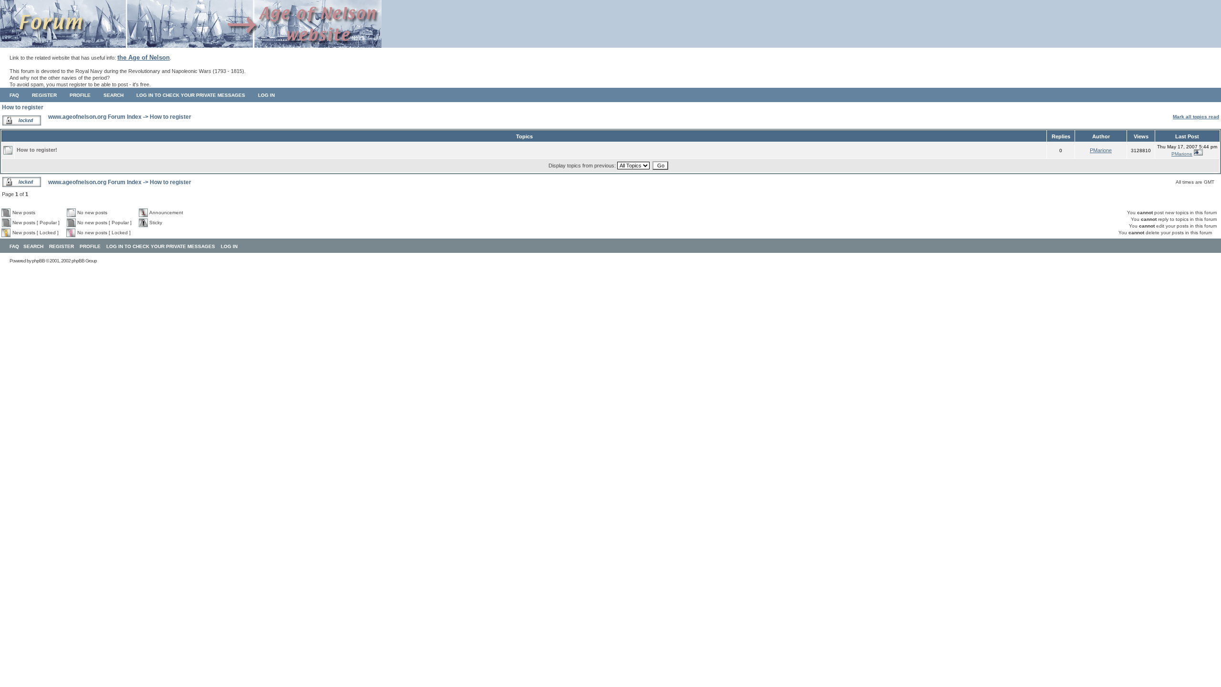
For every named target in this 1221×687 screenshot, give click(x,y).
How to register (22, 107)
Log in (266, 95)
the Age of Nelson (143, 57)
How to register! (37, 150)
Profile (80, 95)
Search (113, 95)
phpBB (38, 260)
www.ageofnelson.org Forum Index (95, 117)
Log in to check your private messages (190, 95)
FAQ (14, 95)
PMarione (1101, 150)
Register (44, 95)
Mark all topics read (1196, 116)
